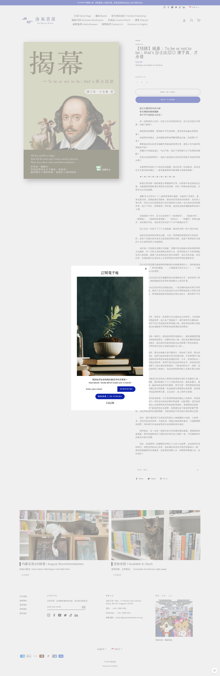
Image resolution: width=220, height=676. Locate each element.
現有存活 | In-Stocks (110, 396)
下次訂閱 (110, 403)
